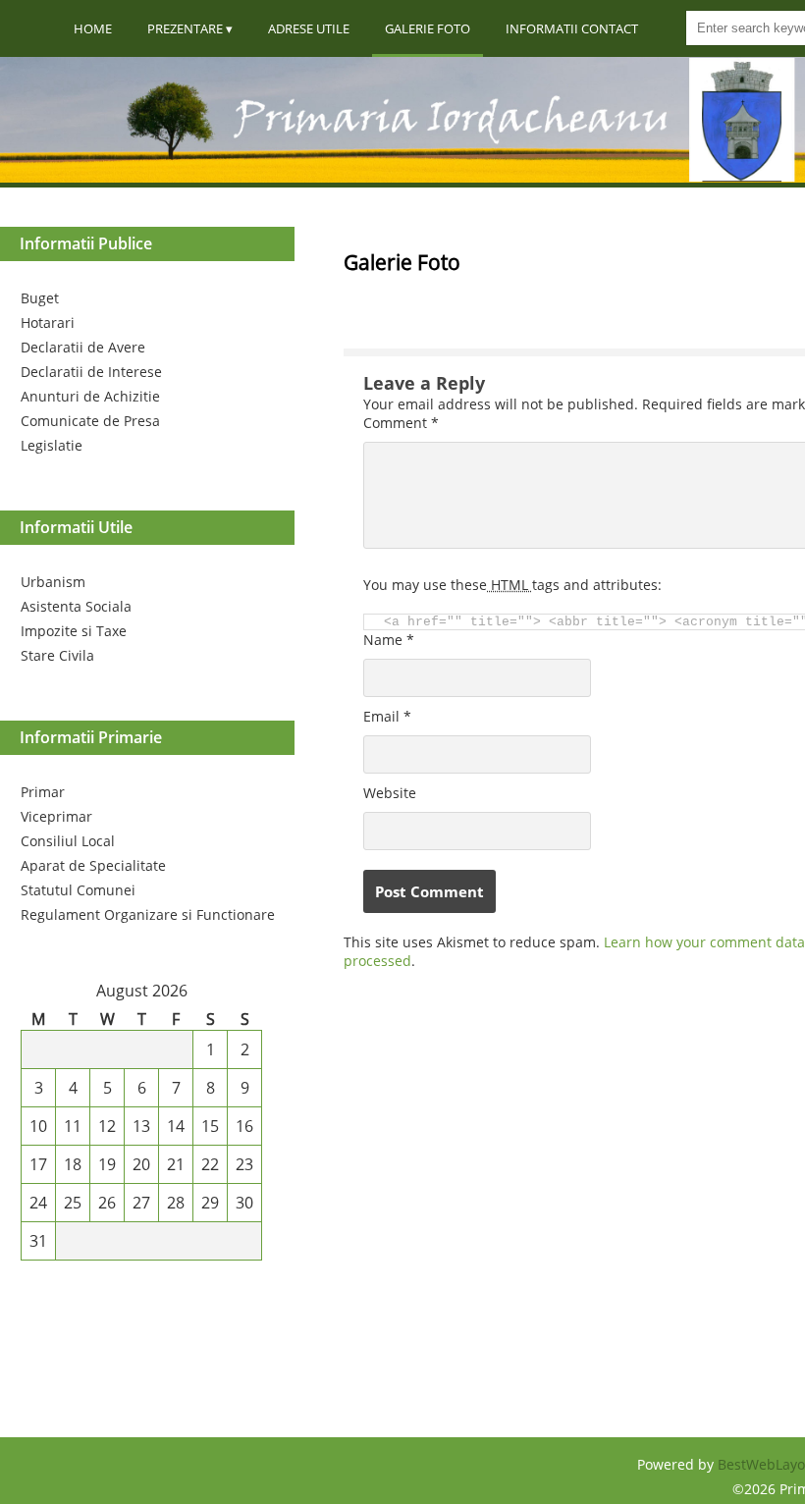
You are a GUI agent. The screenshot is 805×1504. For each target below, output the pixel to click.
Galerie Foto (427, 28)
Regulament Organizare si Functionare (148, 914)
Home (93, 28)
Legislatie (51, 445)
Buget (40, 298)
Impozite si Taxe (74, 630)
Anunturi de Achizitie (90, 396)
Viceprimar (56, 816)
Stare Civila (57, 655)
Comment (401, 422)
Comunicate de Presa (90, 420)
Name (388, 639)
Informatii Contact (572, 28)
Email (387, 716)
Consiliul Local (68, 841)
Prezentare (185, 28)
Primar (43, 791)
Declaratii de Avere (83, 347)
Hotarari (48, 322)
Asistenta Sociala (76, 606)
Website (389, 792)
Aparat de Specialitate (93, 865)
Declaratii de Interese (91, 371)
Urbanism (53, 581)
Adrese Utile (308, 28)
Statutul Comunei (78, 890)
